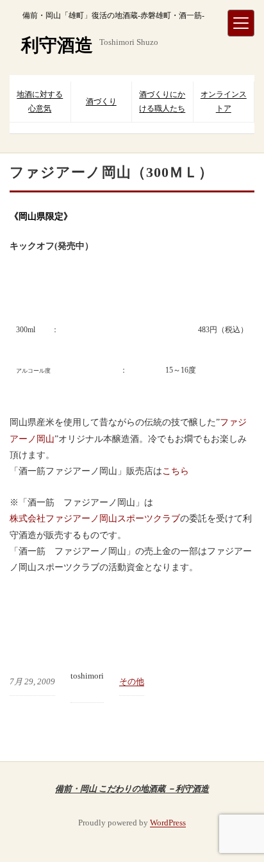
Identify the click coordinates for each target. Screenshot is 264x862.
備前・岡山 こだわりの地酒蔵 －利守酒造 (132, 788)
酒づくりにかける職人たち (162, 101)
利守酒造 (57, 45)
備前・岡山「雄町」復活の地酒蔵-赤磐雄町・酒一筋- (113, 15)
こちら (175, 471)
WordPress (168, 822)
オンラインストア (224, 101)
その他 (131, 681)
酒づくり (101, 101)
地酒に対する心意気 (40, 101)
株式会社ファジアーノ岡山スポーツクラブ (95, 518)
